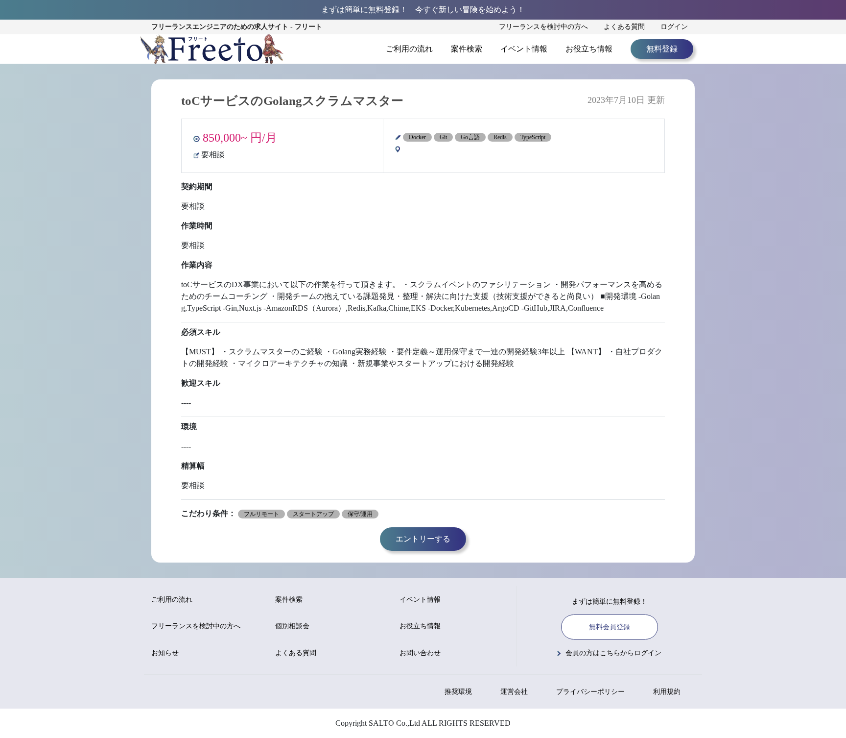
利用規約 (667, 691)
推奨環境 (458, 691)
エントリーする (423, 539)
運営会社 (514, 691)
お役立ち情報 (588, 49)
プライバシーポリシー (590, 691)
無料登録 (662, 49)
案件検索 (466, 49)
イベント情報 (523, 49)
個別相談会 (292, 626)
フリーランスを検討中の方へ (543, 26)
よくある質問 (624, 26)
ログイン (674, 26)
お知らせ (165, 653)
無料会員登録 (609, 627)
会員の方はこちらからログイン (613, 653)
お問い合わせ (420, 653)
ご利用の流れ (409, 49)
